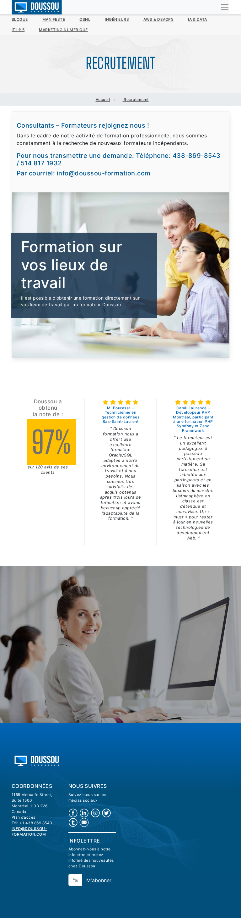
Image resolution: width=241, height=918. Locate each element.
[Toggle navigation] (224, 7)
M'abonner (98, 880)
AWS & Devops (158, 19)
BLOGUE (20, 19)
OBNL (84, 19)
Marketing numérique (63, 29)
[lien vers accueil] (37, 760)
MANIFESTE (53, 19)
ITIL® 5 (18, 29)
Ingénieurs (117, 19)
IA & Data (197, 19)
